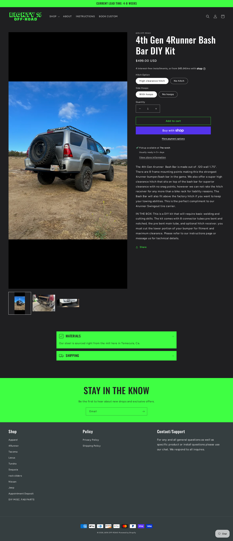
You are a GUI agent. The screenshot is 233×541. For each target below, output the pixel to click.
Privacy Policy (91, 439)
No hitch (179, 80)
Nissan (13, 481)
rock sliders (15, 475)
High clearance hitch (152, 80)
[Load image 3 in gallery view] (68, 303)
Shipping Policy (92, 445)
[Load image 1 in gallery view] (20, 303)
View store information (152, 157)
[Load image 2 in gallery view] (44, 303)
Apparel (13, 439)
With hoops (146, 94)
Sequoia (13, 469)
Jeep (11, 487)
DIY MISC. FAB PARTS (21, 499)
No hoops (168, 94)
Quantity (140, 102)
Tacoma (13, 451)
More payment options (173, 138)
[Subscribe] (143, 411)
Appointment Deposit (21, 493)
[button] (54, 16)
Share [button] (143, 247)
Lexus (12, 457)
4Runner (14, 445)
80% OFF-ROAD (111, 532)
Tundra (13, 463)
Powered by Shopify (127, 532)
